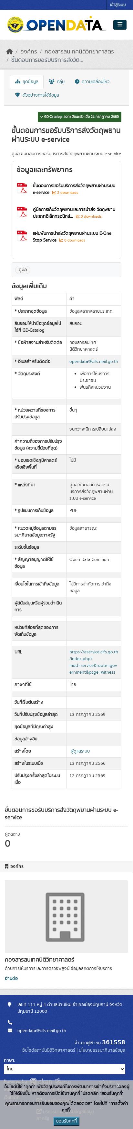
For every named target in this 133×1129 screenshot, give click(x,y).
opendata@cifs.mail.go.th (93, 361)
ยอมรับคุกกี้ (66, 1121)
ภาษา (9, 1060)
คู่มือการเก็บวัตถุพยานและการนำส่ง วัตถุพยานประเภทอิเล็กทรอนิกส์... (74, 213)
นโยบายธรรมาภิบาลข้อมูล (102, 1050)
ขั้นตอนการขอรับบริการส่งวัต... (47, 60)
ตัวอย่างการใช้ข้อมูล (40, 95)
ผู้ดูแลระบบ (80, 751)
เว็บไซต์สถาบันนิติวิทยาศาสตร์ (48, 1050)
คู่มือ (23, 270)
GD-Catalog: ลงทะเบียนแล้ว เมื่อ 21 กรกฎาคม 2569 (81, 116)
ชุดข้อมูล (29, 82)
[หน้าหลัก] (9, 52)
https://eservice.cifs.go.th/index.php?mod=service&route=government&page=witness (93, 662)
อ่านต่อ (11, 978)
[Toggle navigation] (120, 25)
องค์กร (28, 52)
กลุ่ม (60, 82)
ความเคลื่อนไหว (94, 82)
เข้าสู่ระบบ (118, 5)
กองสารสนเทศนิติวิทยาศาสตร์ (79, 52)
